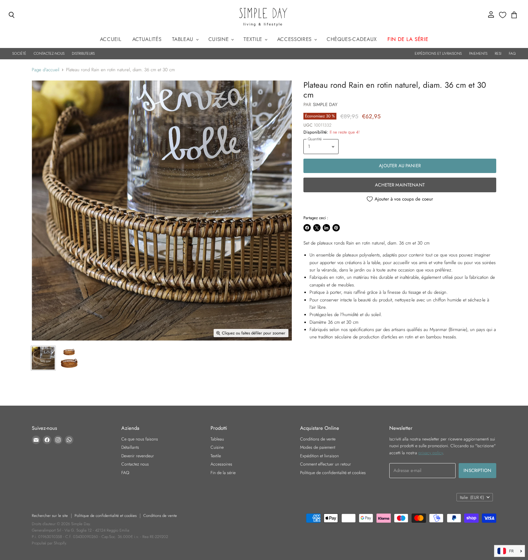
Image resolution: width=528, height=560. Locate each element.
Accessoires (295, 39)
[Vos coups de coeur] (502, 15)
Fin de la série (223, 473)
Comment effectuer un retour (325, 464)
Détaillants (130, 447)
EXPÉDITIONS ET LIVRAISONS (438, 53)
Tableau (183, 39)
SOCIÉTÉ (19, 53)
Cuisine (219, 39)
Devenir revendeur (137, 456)
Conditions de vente (318, 439)
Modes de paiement (317, 447)
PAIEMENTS (478, 53)
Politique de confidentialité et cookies (333, 473)
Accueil (111, 39)
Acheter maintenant (400, 185)
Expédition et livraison (319, 456)
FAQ (512, 53)
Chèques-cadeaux (352, 39)
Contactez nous (135, 464)
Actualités (147, 39)
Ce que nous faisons (139, 439)
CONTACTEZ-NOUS (49, 53)
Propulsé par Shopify (49, 543)
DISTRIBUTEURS (83, 53)
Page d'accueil (45, 69)
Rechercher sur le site (50, 515)
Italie (472, 497)
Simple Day (325, 104)
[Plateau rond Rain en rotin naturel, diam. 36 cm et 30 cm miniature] (43, 358)
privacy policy (430, 453)
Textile (254, 39)
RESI (498, 53)
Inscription (477, 470)
